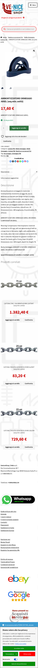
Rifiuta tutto (27, 654)
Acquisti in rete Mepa (8, 545)
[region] (19, 647)
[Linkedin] (15, 161)
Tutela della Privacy (8, 562)
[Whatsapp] (20, 161)
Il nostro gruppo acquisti (9, 519)
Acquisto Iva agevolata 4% (10, 550)
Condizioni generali (8, 565)
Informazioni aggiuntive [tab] (9, 178)
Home (5, 37)
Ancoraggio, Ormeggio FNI (12, 153)
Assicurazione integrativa (10, 547)
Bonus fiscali (5, 542)
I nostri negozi (6, 517)
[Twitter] (27, 161)
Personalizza (10, 654)
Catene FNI (11, 149)
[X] (13, 161)
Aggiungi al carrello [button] (12, 320)
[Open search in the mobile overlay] (19, 29)
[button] (34, 50)
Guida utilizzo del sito (8, 511)
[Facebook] (11, 161)
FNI (7, 156)
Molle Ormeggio (21, 149)
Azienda (3, 514)
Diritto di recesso (7, 559)
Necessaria (6, 659)
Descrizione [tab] (5, 172)
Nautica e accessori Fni (15, 37)
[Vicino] (36, 628)
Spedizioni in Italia (7, 528)
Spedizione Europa (7, 530)
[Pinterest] (18, 161)
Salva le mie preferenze (19, 664)
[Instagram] (25, 161)
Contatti (4, 522)
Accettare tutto (19, 648)
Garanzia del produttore (9, 567)
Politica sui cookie (20, 644)
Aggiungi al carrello (19, 128)
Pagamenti (5, 525)
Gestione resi (5, 539)
